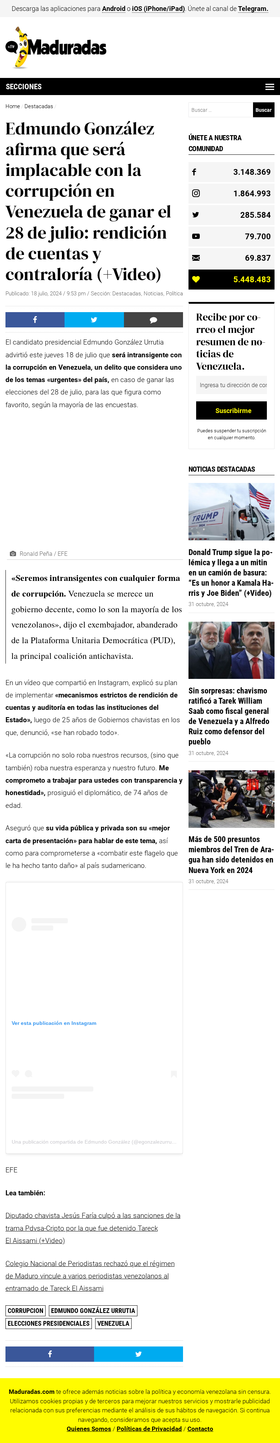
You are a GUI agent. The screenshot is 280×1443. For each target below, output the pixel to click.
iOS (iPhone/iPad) (158, 8)
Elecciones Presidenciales (49, 1323)
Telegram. (253, 8)
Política (174, 293)
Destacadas (38, 106)
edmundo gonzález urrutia (93, 1310)
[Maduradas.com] (55, 66)
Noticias (153, 293)
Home (12, 106)
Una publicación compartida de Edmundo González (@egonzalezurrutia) (95, 1142)
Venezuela (113, 1323)
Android (113, 8)
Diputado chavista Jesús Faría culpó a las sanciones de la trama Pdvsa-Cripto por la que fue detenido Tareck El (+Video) (92, 1228)
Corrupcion (25, 1310)
